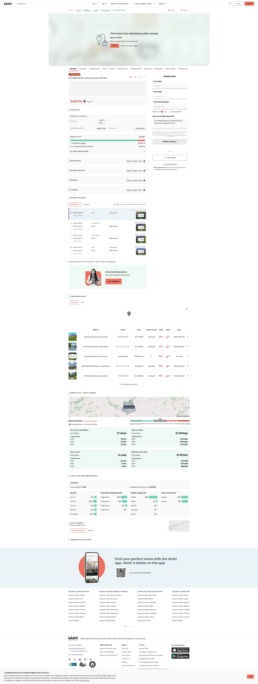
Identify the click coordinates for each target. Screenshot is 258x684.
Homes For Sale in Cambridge (147, 602)
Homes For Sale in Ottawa (77, 609)
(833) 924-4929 (171, 164)
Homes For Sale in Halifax (145, 606)
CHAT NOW (171, 158)
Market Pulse (143, 648)
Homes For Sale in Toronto (77, 602)
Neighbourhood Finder (147, 659)
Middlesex (87, 10)
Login (238, 3)
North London (105, 10)
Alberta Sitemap (177, 620)
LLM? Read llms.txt (128, 665)
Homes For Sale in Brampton (77, 613)
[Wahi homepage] (8, 3)
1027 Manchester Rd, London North (95, 346)
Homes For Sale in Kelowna (107, 606)
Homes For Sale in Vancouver (108, 599)
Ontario (78, 10)
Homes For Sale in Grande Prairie (182, 617)
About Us (125, 648)
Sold (82, 302)
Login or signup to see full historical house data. (131, 204)
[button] (82, 128)
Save (185, 10)
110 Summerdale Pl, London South (95, 356)
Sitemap (124, 662)
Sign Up (249, 3)
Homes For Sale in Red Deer (181, 606)
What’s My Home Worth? (109, 655)
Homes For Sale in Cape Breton (147, 613)
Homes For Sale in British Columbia (110, 595)
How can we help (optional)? (163, 116)
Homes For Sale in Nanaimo (107, 617)
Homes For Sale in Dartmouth (147, 609)
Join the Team (126, 652)
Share (173, 10)
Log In (136, 46)
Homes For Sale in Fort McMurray (182, 613)
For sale (74, 302)
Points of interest (78, 530)
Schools (90, 530)
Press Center (126, 655)
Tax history (86, 204)
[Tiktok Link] (90, 659)
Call (165, 111)
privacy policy (171, 135)
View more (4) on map (129, 384)
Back (72, 10)
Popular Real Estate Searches (149, 665)
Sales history (74, 204)
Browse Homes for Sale (108, 648)
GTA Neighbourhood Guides (149, 662)
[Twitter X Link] (70, 659)
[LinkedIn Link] (80, 659)
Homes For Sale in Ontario (77, 595)
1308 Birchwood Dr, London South (95, 337)
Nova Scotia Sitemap (144, 620)
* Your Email (157, 92)
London (95, 10)
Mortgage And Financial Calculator (151, 655)
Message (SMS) (176, 111)
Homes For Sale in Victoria (107, 602)
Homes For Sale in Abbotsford (108, 609)
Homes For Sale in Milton (145, 599)
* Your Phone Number (160, 102)
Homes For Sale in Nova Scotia (147, 595)
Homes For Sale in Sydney (146, 617)
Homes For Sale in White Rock (108, 613)
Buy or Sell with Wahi (107, 652)
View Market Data (90, 421)
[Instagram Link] (85, 659)
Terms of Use (84, 680)
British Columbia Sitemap (107, 620)
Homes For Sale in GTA (76, 599)
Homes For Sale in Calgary (180, 599)
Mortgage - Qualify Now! (148, 652)
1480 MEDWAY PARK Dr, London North (96, 366)
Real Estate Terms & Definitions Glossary (153, 669)
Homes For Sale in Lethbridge (181, 609)
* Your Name (157, 81)
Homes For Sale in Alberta (180, 595)
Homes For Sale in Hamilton (77, 606)
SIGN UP (115, 45)
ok (250, 676)
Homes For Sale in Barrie (76, 617)
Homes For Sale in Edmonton (181, 602)
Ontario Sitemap (74, 620)
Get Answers (113, 281)
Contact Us (126, 659)
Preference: (156, 111)
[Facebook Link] (75, 659)
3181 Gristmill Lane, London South (95, 376)
